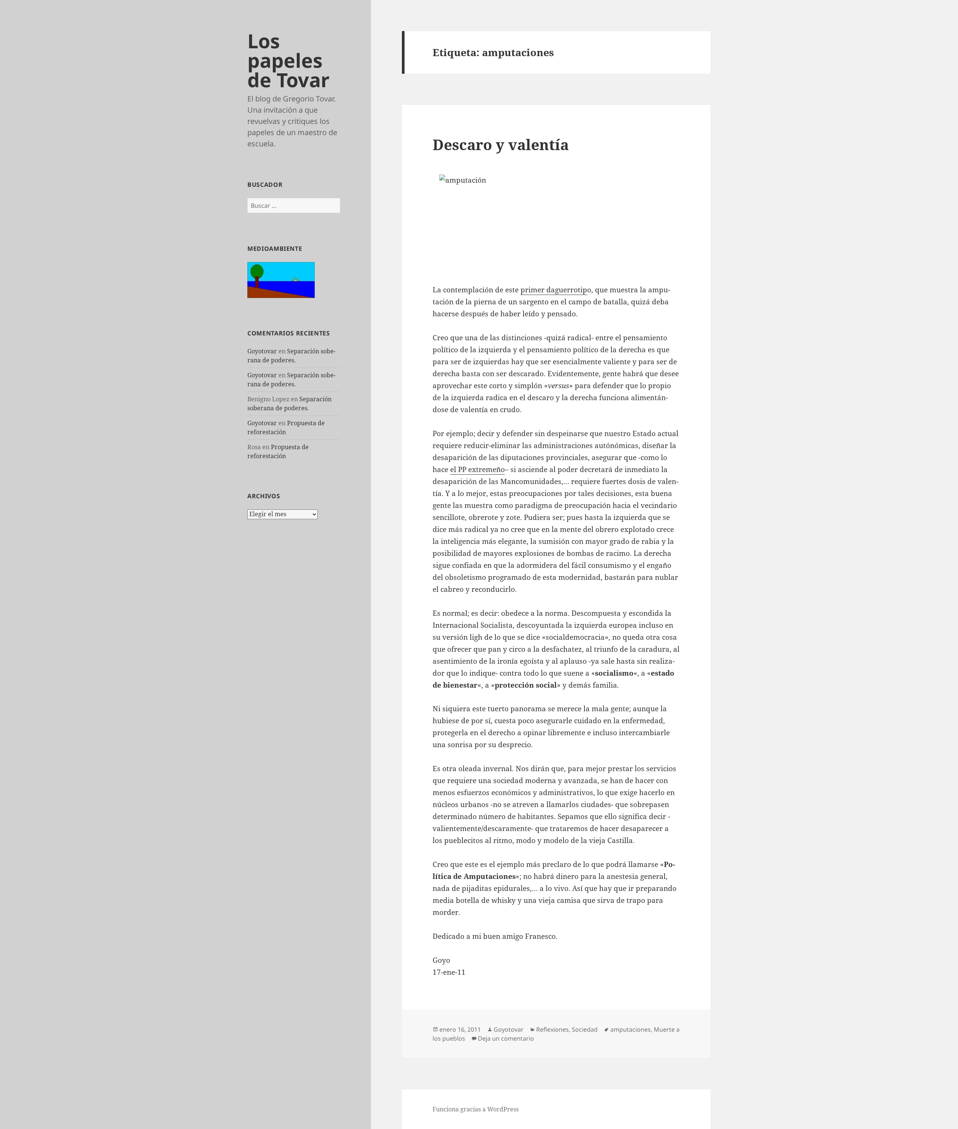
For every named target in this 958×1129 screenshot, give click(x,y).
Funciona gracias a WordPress (476, 1109)
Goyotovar (262, 351)
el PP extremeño (477, 469)
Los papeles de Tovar (288, 60)
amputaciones (630, 1029)
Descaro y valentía (501, 144)
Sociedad (585, 1029)
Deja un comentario (506, 1038)
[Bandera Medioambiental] (281, 279)
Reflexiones (552, 1029)
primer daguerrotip (554, 290)
